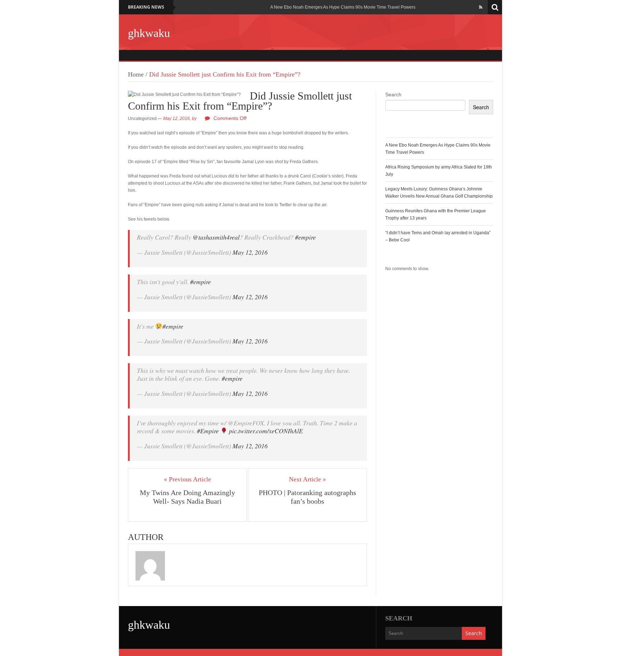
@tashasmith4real (216, 237)
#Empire (208, 430)
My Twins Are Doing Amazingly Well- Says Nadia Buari (187, 497)
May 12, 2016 (250, 252)
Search (393, 94)
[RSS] (480, 7)
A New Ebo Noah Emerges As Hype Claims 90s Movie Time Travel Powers (342, 7)
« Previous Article (187, 479)
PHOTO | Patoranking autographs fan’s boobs (307, 497)
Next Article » (307, 479)
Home (136, 74)
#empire (305, 237)
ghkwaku (149, 33)
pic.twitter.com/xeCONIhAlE (266, 430)
